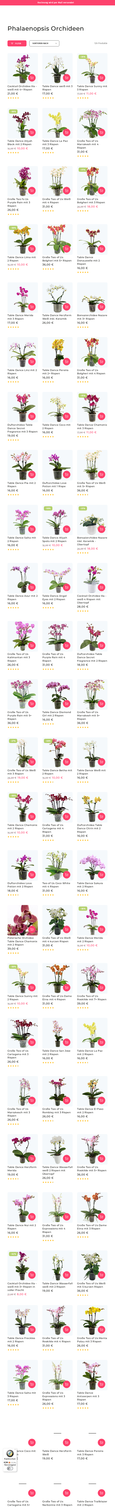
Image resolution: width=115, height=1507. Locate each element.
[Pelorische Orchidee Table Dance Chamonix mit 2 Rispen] (22, 920)
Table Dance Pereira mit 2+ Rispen (55, 372)
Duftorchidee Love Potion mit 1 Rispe (54, 485)
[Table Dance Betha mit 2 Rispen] (57, 752)
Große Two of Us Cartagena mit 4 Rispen (53, 828)
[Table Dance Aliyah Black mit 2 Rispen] (22, 123)
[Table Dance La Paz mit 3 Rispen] (57, 123)
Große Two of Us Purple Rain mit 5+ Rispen (19, 715)
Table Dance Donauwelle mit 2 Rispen (88, 261)
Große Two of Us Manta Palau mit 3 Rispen (92, 1340)
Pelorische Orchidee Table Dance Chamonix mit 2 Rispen (22, 941)
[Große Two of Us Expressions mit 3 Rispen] (57, 1375)
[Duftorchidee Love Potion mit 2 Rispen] (22, 865)
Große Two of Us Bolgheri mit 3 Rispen (91, 201)
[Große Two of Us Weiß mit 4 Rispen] (57, 181)
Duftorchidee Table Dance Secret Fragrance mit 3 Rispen (22, 428)
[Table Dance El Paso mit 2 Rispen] (92, 1091)
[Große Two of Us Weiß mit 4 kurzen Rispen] (57, 920)
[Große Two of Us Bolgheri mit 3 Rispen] (92, 181)
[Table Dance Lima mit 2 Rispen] (22, 239)
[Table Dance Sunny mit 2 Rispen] (22, 978)
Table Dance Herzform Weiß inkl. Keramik (57, 317)
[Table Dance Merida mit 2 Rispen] (92, 920)
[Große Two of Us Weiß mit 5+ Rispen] (92, 465)
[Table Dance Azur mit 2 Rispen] (22, 578)
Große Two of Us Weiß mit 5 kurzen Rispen (91, 1285)
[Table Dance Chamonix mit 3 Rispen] (92, 407)
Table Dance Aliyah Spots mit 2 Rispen (54, 539)
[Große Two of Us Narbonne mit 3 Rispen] (57, 1484)
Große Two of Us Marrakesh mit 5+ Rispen (88, 715)
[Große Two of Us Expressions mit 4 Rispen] (57, 1207)
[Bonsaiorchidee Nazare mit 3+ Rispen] (92, 297)
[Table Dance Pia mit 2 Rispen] (22, 465)
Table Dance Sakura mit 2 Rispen (90, 885)
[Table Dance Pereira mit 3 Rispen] (92, 1433)
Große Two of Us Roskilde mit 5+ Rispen (91, 1169)
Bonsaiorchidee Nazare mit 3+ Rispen (92, 317)
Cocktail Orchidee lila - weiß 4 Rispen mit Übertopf (91, 599)
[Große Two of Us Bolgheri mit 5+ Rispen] (57, 239)
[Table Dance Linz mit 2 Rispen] (22, 352)
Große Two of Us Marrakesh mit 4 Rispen (88, 144)
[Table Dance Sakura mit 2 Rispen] (92, 865)
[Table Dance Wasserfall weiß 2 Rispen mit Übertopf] (57, 1149)
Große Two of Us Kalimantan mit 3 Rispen (18, 657)
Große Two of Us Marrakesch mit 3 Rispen (18, 1112)
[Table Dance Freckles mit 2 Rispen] (22, 1320)
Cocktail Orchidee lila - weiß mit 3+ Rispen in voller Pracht (22, 1287)
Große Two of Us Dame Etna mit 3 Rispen (92, 1227)
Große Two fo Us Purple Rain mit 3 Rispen (18, 202)
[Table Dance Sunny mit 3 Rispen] (92, 68)
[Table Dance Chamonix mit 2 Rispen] (22, 807)
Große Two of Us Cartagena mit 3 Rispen (18, 1054)
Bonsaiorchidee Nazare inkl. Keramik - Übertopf (92, 541)
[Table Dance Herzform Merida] (22, 1149)
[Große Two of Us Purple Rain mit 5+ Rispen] (22, 694)
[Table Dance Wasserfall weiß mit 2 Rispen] (57, 1265)
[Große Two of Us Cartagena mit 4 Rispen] (57, 807)
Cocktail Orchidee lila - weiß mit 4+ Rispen (22, 88)
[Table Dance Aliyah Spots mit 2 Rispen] (57, 520)
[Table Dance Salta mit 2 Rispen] (22, 520)
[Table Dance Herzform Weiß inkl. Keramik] (57, 297)
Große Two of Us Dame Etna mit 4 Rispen (57, 998)
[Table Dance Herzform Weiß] (57, 1433)
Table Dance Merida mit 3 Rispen (20, 317)
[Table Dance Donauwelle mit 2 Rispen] (92, 239)
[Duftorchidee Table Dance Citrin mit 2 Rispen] (92, 807)
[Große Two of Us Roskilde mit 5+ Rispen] (92, 1149)
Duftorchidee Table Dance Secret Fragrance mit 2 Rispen (92, 657)
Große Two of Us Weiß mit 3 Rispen (21, 772)
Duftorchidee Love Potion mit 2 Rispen (20, 885)
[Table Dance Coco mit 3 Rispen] (22, 1433)
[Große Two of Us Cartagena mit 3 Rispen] (22, 1033)
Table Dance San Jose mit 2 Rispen (56, 1052)
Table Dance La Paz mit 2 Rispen (90, 1052)
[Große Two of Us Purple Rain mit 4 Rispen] (57, 636)
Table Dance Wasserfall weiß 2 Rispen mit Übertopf (57, 1170)
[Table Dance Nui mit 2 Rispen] (22, 1207)
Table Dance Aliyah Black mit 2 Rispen (19, 143)
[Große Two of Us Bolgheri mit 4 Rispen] (92, 352)
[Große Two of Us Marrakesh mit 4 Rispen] (92, 123)
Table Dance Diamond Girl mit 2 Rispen (56, 714)
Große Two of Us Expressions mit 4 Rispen (53, 1229)
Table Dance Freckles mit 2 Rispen (21, 1340)
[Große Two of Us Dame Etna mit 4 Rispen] (57, 978)
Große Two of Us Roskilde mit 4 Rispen (56, 1340)
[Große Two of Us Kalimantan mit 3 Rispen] (22, 636)
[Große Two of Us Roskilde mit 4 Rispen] (57, 1320)
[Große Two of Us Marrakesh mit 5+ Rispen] (92, 694)
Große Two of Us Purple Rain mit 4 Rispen (53, 657)
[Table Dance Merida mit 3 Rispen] (22, 297)
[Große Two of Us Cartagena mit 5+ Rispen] (22, 1484)
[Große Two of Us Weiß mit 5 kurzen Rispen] (92, 1265)
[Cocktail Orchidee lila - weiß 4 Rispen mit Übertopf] (92, 578)
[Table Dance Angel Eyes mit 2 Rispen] (57, 578)
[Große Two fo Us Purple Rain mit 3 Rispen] (22, 181)
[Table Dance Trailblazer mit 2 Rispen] (92, 1484)
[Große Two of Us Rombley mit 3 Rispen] (57, 1091)
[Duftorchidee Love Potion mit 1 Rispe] (57, 465)
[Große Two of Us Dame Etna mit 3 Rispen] (92, 1207)
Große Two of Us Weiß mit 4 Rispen (56, 201)
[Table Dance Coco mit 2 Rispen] (57, 407)
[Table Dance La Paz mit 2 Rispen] (92, 1033)
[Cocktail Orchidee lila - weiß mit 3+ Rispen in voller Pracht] (22, 1265)
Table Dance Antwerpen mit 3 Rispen (88, 1396)
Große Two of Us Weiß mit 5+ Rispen (91, 485)
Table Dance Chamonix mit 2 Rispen (22, 827)
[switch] (10, 1468)
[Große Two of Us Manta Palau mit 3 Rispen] (92, 1320)
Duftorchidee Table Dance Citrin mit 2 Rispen (89, 828)
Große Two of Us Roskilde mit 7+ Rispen (91, 998)
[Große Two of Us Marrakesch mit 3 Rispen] (22, 1091)
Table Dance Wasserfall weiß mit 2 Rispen (57, 1285)
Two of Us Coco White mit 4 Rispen (56, 885)
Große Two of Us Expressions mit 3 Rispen (53, 1396)
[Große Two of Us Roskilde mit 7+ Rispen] (92, 978)
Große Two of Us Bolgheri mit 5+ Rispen (57, 259)
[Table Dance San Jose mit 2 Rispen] (57, 1033)
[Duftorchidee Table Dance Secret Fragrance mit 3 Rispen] (22, 407)
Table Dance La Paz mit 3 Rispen (55, 143)
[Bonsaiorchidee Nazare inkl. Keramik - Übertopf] (92, 520)
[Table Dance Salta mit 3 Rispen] (22, 1375)
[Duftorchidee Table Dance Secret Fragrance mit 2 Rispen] (92, 636)
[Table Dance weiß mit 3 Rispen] (57, 68)
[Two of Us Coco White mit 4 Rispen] (57, 865)
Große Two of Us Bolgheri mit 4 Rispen (91, 372)
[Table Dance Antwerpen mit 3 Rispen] (92, 1375)
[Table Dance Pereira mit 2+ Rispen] (57, 352)
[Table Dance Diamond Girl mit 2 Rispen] (57, 694)
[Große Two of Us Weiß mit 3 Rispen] (22, 752)
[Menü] (15, 1450)
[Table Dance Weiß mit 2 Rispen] (92, 752)
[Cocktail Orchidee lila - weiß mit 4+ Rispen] (22, 68)
